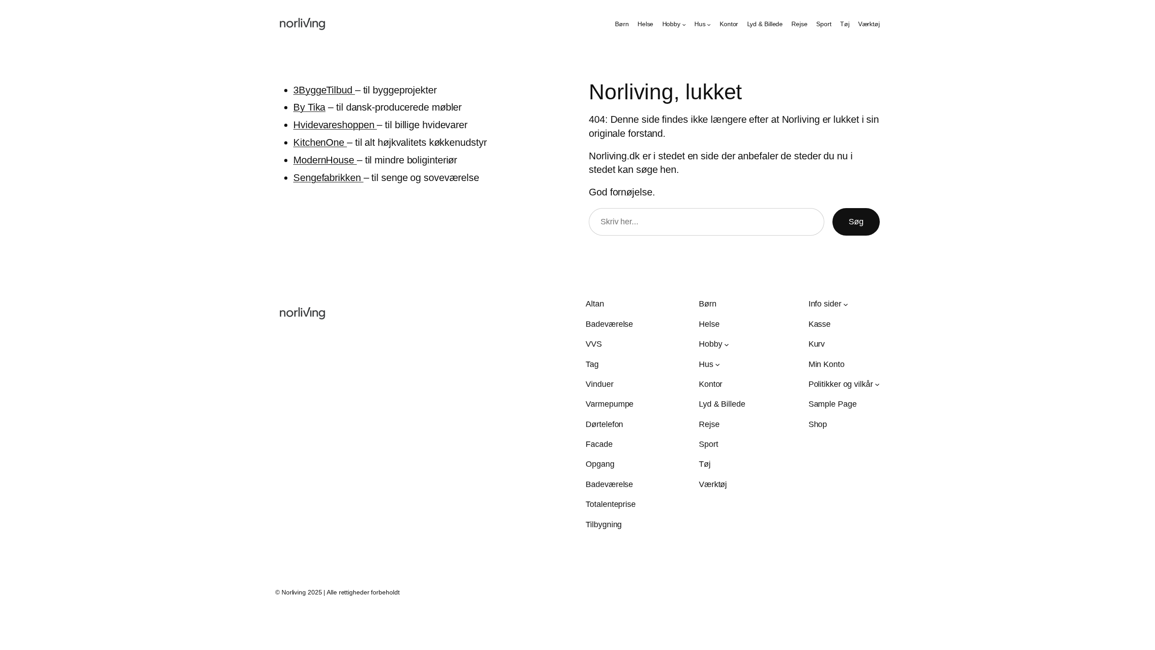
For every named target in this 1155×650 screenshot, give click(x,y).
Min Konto (826, 364)
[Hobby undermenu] (684, 24)
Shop (817, 424)
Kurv (816, 343)
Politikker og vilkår (840, 384)
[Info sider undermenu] (845, 304)
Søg (856, 221)
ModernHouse (325, 160)
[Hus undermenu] (709, 24)
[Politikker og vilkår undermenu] (877, 384)
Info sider (824, 303)
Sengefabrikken (328, 177)
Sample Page (832, 404)
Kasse (819, 324)
